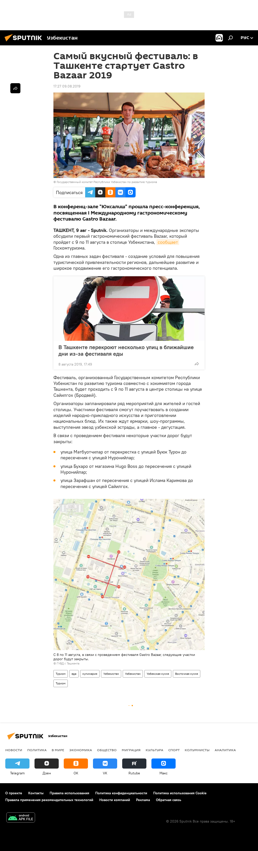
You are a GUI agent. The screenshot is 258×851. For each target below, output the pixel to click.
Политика (37, 750)
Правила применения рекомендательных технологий (49, 800)
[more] (197, 364)
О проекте (13, 793)
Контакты (36, 793)
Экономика (80, 750)
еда (74, 674)
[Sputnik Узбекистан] (25, 42)
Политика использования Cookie (180, 793)
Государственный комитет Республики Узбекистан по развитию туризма (107, 182)
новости (13, 750)
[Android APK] (21, 818)
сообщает (168, 242)
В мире (58, 750)
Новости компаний (114, 800)
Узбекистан (111, 674)
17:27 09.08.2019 (66, 86)
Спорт (174, 750)
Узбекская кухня (158, 674)
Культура (154, 750)
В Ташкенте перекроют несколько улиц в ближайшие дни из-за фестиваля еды (126, 350)
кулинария (89, 674)
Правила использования (69, 793)
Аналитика (225, 750)
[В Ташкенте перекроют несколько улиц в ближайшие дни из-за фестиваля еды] (129, 308)
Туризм (61, 674)
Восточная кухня (186, 674)
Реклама (143, 800)
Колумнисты (197, 750)
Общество (107, 750)
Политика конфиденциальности (121, 793)
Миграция (131, 750)
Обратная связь (168, 800)
